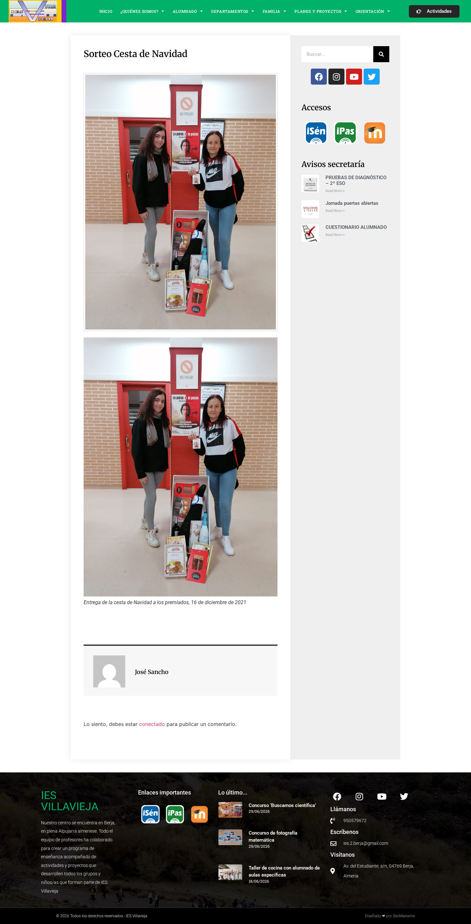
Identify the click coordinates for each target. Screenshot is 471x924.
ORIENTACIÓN (370, 11)
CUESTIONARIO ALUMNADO (356, 227)
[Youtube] (354, 77)
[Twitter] (372, 77)
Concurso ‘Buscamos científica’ (282, 805)
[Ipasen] (345, 132)
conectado (152, 724)
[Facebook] (319, 77)
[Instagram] (336, 77)
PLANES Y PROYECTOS (317, 11)
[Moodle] (374, 133)
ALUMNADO (185, 11)
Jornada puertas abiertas (352, 203)
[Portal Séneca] (316, 132)
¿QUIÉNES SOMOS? (139, 11)
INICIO (105, 11)
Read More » (335, 191)
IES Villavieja (69, 801)
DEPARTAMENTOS (229, 11)
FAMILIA (271, 11)
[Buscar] (381, 54)
